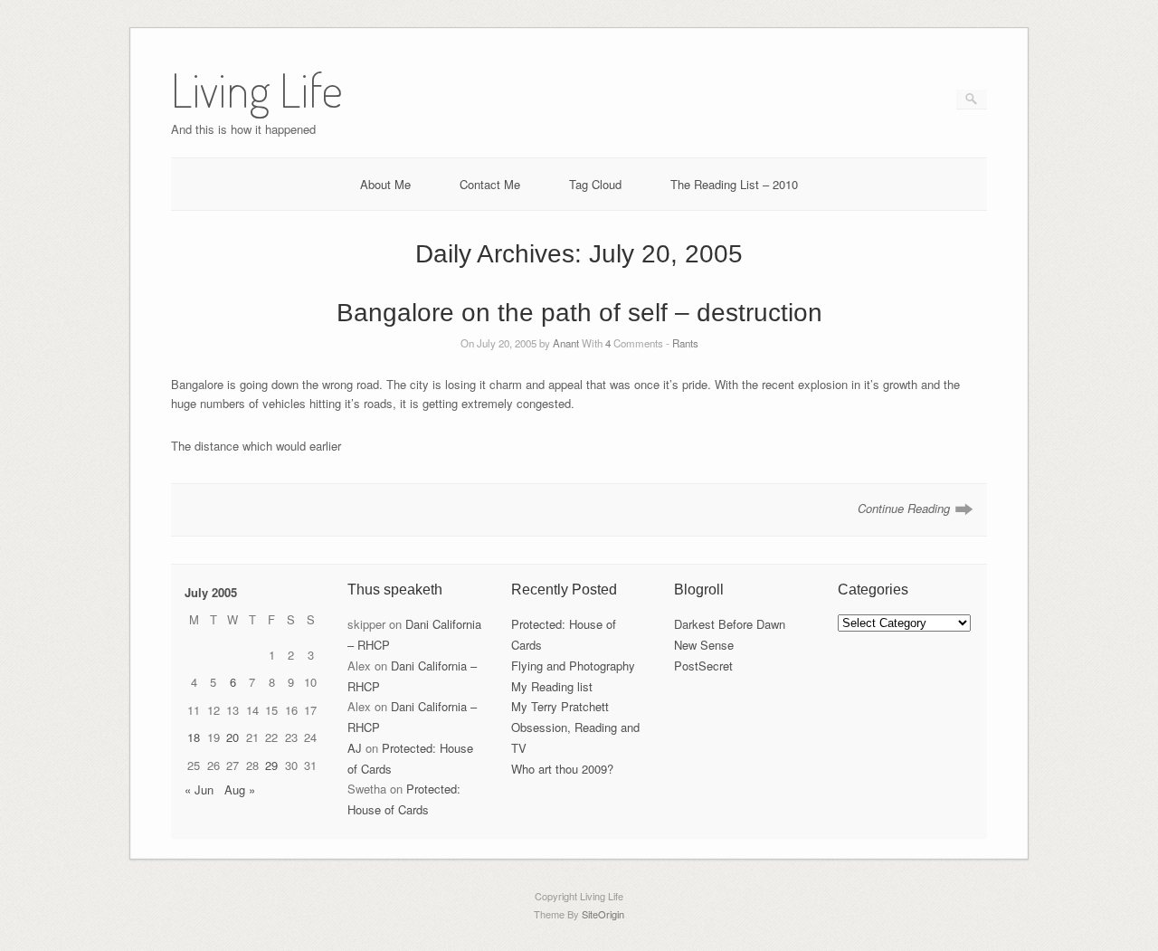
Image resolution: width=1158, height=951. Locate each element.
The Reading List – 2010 (734, 184)
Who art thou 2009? (562, 768)
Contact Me (490, 184)
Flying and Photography (573, 665)
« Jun (199, 789)
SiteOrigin (603, 914)
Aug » (239, 789)
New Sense (704, 644)
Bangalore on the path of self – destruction (579, 313)
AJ (354, 747)
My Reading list (552, 686)
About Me (385, 184)
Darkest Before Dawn (729, 623)
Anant (566, 343)
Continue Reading (904, 508)
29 (271, 765)
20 (232, 737)
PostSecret (703, 665)
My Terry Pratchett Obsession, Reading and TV (575, 727)
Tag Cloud (595, 184)
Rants (685, 343)
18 (193, 737)
